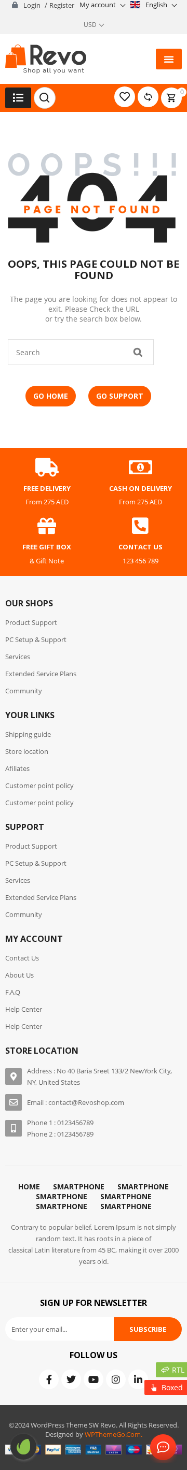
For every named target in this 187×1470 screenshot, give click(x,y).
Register (61, 5)
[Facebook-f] (49, 1379)
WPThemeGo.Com (113, 1434)
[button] (169, 59)
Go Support (119, 396)
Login (32, 5)
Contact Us (161, 1447)
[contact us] (140, 526)
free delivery (47, 488)
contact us (140, 546)
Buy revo (23, 1447)
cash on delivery (140, 488)
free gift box (46, 546)
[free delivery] (46, 467)
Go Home (50, 396)
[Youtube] (93, 1379)
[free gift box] (46, 526)
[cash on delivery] (140, 467)
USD (90, 24)
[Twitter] (71, 1379)
